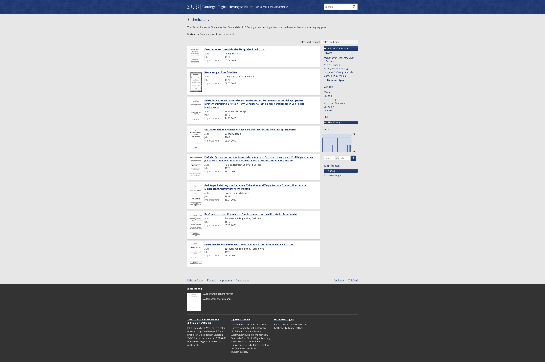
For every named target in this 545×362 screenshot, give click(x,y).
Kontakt (211, 280)
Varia (329, 171)
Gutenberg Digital (284, 319)
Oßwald (328, 110)
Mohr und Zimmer (334, 103)
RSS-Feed (353, 280)
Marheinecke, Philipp (336, 75)
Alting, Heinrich (333, 65)
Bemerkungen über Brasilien (220, 72)
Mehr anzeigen (333, 80)
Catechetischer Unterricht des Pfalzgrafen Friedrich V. (234, 49)
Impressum (226, 280)
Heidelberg (333, 122)
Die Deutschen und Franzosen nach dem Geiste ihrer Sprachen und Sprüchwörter (250, 129)
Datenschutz (242, 280)
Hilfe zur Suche (195, 280)
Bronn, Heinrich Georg (336, 68)
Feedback (339, 280)
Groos (328, 95)
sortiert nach (313, 42)
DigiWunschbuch (240, 319)
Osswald (329, 106)
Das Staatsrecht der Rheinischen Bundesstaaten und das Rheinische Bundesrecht (250, 214)
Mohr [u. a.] (331, 99)
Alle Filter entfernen (336, 48)
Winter (328, 92)
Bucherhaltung (332, 175)
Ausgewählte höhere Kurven (218, 293)
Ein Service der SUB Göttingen (272, 6)
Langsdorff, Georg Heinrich (339, 72)
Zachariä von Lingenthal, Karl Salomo (339, 59)
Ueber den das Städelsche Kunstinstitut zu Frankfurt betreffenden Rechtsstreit (249, 244)
